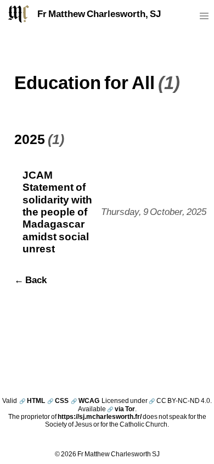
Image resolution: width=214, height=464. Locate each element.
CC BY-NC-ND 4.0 (179, 400)
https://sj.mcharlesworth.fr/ (100, 416)
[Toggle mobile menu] (204, 18)
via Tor (121, 409)
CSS (58, 400)
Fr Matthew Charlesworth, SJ (99, 13)
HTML (32, 400)
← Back (30, 279)
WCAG (85, 400)
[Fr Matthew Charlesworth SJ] (18, 13)
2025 (29, 138)
